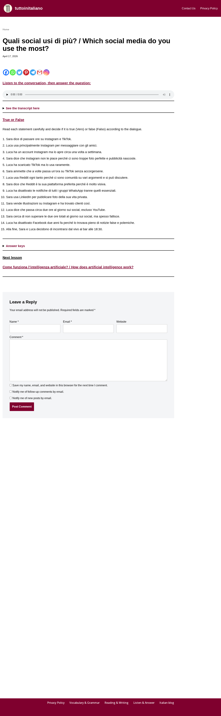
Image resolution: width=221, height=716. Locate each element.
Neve (6, 711)
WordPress (33, 711)
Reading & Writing (116, 703)
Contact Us (188, 8)
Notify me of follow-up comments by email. (38, 391)
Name (14, 321)
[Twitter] (19, 72)
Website (121, 321)
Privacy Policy (209, 8)
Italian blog (166, 703)
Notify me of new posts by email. (32, 398)
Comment (16, 337)
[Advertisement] (201, 79)
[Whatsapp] (13, 72)
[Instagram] (46, 72)
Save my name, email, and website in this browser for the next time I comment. (60, 385)
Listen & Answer (144, 703)
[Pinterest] (26, 72)
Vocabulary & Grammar (84, 703)
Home (6, 29)
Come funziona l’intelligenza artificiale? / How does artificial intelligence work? (68, 267)
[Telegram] (33, 72)
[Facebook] (6, 72)
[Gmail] (40, 72)
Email (67, 321)
